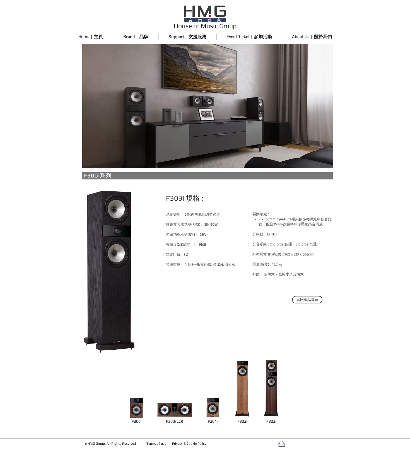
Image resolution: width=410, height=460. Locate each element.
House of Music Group (205, 26)
